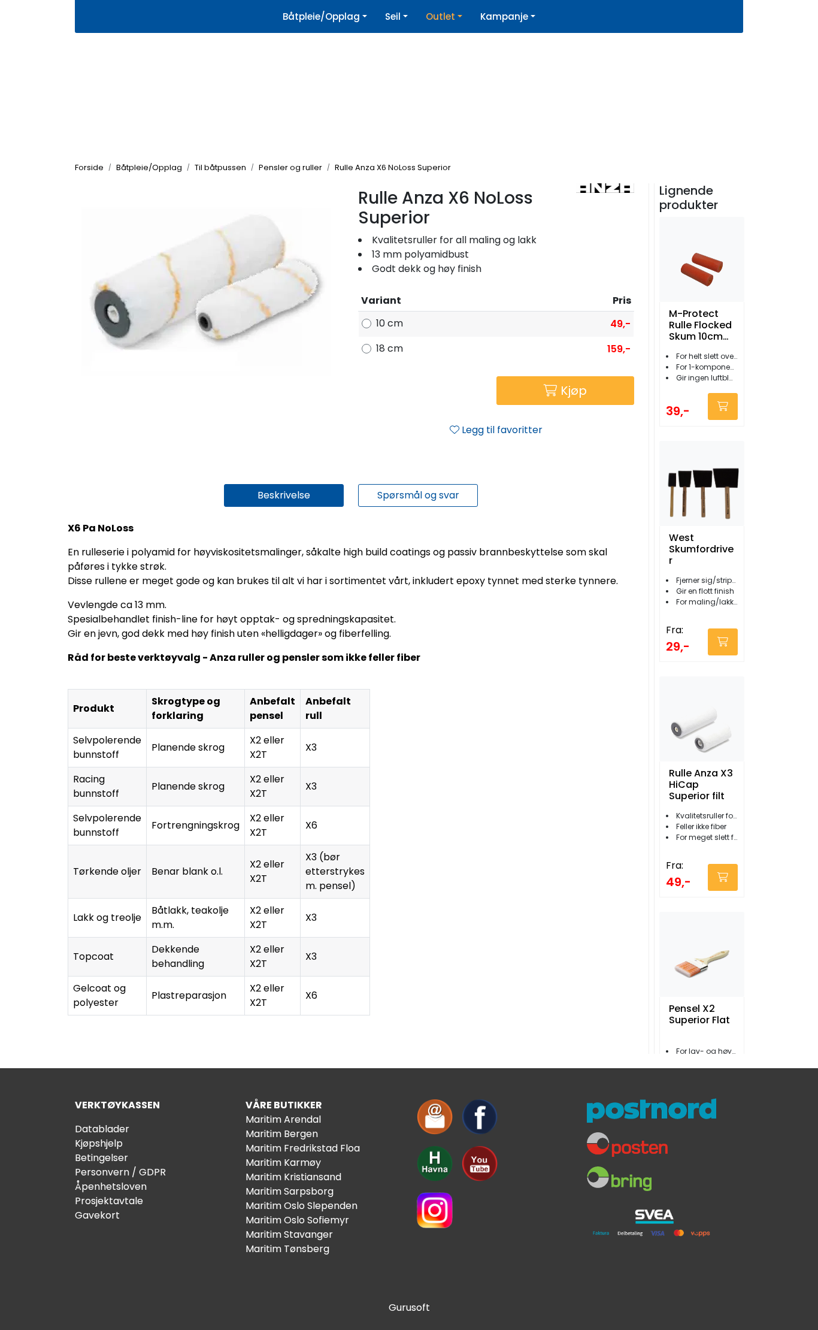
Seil (393, 16)
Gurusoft (409, 1307)
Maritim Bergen (282, 1134)
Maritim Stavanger (289, 1234)
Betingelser (101, 1158)
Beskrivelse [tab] (283, 495)
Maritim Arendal (283, 1119)
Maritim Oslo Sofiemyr (297, 1220)
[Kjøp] (723, 406)
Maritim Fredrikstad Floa (303, 1148)
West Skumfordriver (701, 549)
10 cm (389, 323)
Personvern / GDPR (120, 1172)
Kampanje (504, 16)
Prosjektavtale (109, 1201)
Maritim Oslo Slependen (302, 1206)
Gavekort (97, 1215)
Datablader (102, 1129)
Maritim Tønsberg (287, 1249)
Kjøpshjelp (99, 1143)
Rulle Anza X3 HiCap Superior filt (701, 784)
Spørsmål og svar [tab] (418, 495)
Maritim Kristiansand (293, 1177)
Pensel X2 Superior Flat (699, 1015)
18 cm (389, 348)
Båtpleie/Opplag (321, 16)
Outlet (440, 16)
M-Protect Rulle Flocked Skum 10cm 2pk (700, 325)
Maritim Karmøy (283, 1162)
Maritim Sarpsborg (290, 1191)
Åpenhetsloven (111, 1186)
